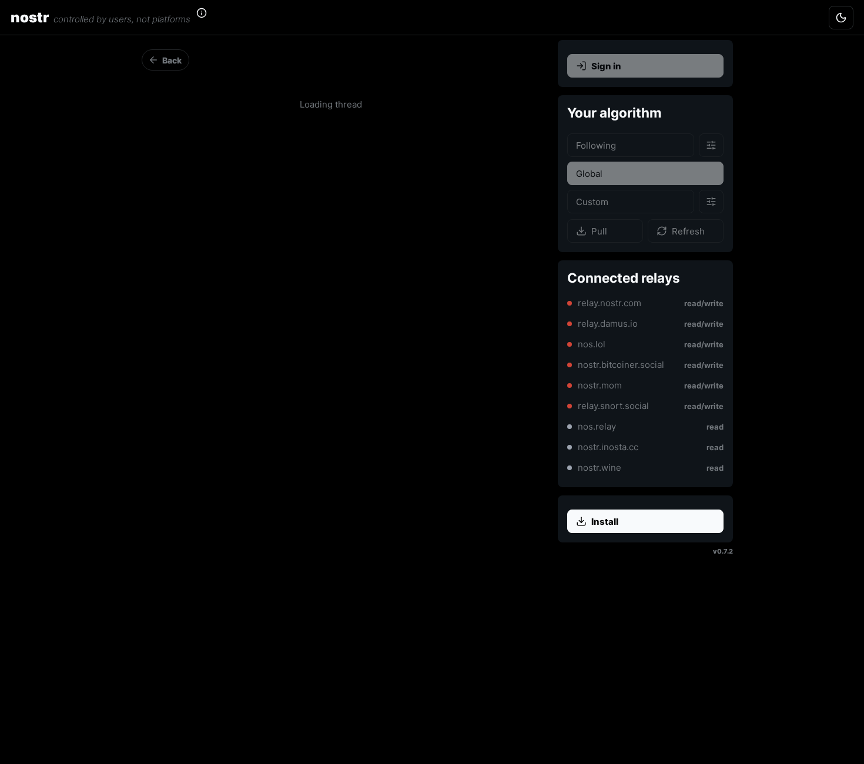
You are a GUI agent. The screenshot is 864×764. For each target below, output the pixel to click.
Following (596, 145)
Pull (599, 231)
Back (172, 60)
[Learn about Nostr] (208, 18)
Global (589, 173)
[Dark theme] (841, 17)
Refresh (688, 231)
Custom (592, 201)
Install (604, 521)
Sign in (606, 66)
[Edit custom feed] (711, 201)
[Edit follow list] (711, 145)
